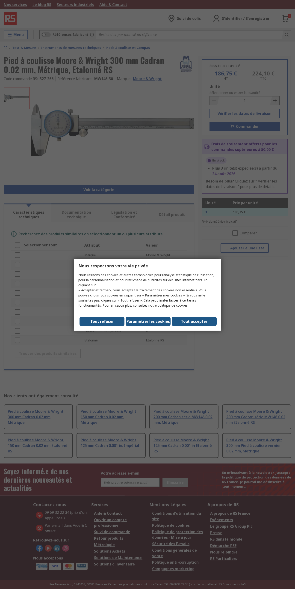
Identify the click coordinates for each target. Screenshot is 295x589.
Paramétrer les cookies (148, 321)
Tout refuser (102, 321)
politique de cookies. (173, 305)
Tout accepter (194, 321)
